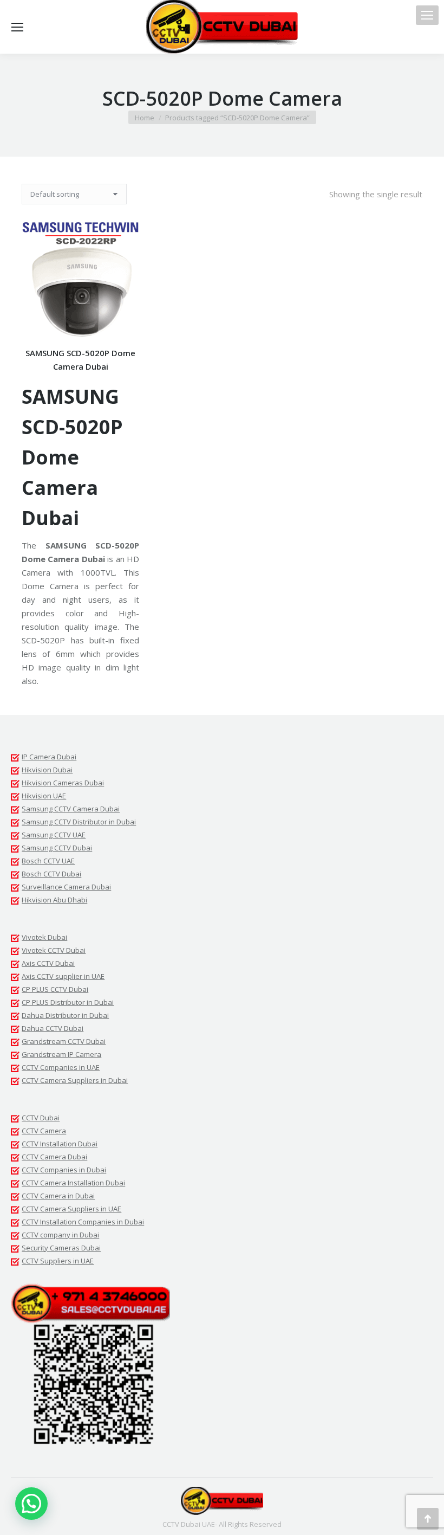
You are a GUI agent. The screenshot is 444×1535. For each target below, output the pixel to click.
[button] (205, 1399)
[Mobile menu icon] (427, 15)
